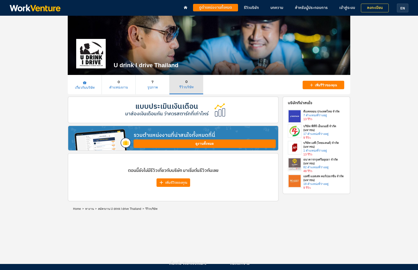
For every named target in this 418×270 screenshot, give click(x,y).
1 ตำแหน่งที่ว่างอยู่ (315, 150)
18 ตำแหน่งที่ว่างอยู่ (315, 184)
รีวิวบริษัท (251, 8)
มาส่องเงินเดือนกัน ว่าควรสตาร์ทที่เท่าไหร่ (167, 114)
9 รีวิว (307, 137)
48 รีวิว (307, 171)
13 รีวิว (307, 119)
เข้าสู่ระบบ (347, 8)
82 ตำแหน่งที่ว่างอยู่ (315, 167)
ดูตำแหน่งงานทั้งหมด (215, 8)
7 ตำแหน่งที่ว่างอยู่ (315, 115)
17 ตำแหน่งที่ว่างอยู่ (315, 134)
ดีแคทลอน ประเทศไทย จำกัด (321, 111)
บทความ (276, 8)
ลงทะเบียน (375, 8)
